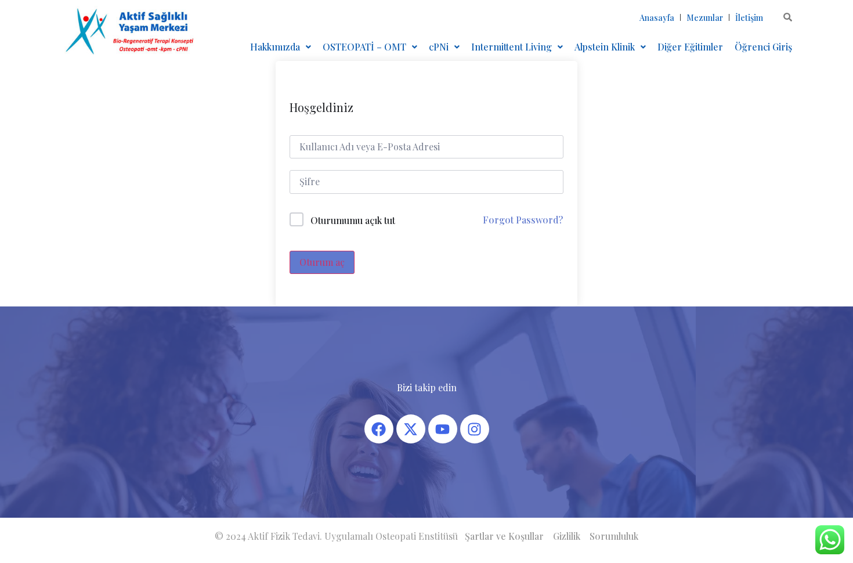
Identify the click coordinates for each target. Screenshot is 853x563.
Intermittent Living (511, 47)
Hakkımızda (275, 47)
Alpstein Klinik (604, 47)
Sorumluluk (614, 536)
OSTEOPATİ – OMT (364, 47)
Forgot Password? (523, 220)
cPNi (439, 47)
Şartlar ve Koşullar (504, 536)
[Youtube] (442, 428)
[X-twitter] (410, 428)
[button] (280, 47)
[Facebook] (378, 428)
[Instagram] (474, 428)
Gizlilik (566, 536)
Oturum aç (322, 262)
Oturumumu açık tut (352, 220)
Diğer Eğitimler (690, 47)
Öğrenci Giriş (763, 47)
